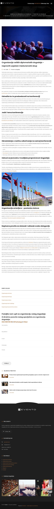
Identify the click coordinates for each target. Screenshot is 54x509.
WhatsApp (43, 3)
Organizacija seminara (7, 293)
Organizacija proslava (6, 300)
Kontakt (4, 469)
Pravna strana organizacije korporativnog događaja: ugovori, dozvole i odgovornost (29, 374)
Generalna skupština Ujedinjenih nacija (16, 218)
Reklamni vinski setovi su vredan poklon (29, 247)
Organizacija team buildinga (8, 303)
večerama (31, 242)
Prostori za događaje (39, 14)
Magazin (4, 468)
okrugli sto (36, 212)
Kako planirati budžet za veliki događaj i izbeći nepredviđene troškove (25, 382)
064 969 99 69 (38, 3)
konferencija (4, 93)
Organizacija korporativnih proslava (9, 306)
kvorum (23, 109)
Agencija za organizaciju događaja (20, 14)
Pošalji (6, 363)
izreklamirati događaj (11, 171)
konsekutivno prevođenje (7, 120)
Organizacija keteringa (7, 296)
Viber (48, 3)
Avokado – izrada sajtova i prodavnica (30, 505)
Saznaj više (7, 431)
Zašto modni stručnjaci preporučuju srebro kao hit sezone (22, 390)
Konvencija (5, 153)
